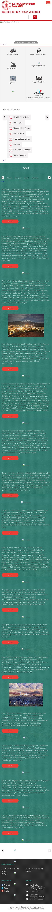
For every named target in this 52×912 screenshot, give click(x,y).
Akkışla (8, 178)
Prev (1, 45)
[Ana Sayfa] (18, 4)
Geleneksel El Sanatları (21, 150)
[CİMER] (15, 861)
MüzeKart (16, 144)
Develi (26, 178)
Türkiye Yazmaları (19, 155)
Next (5, 45)
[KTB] (15, 895)
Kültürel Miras (18, 133)
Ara (35, 17)
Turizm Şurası (17, 123)
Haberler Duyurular (11, 109)
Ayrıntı (10, 221)
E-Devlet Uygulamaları (21, 139)
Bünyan (18, 178)
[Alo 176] (15, 850)
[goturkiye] (15, 872)
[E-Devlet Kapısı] (15, 883)
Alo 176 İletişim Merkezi (36, 899)
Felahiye (35, 178)
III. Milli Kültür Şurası (20, 117)
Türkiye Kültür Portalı (21, 128)
